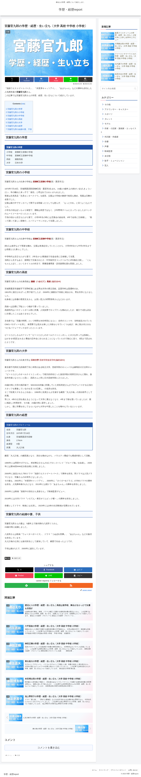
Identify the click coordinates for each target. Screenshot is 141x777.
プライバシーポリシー (118, 770)
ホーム (94, 770)
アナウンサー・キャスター (116, 109)
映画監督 (108, 151)
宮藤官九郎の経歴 (14, 126)
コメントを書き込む (48, 747)
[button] (85, 79)
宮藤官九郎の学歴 (14, 109)
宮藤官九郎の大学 (14, 123)
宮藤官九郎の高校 (14, 119)
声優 (107, 146)
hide (23, 104)
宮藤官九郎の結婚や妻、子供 (19, 129)
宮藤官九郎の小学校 (15, 112)
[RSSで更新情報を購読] (71, 585)
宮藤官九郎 (17, 558)
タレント (108, 119)
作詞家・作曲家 (111, 137)
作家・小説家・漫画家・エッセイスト (118, 130)
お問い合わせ (133, 770)
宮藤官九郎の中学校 (15, 116)
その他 (107, 104)
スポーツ (108, 114)
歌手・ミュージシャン (114, 161)
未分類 (107, 156)
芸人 (107, 165)
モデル (107, 124)
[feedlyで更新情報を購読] (26, 585)
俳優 (8, 558)
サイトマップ (103, 770)
